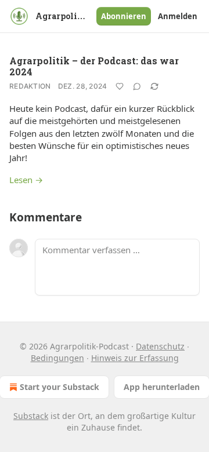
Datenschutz (160, 346)
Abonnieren (123, 16)
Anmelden (177, 16)
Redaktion (30, 86)
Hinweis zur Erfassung (135, 357)
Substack (30, 415)
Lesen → (26, 179)
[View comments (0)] (137, 86)
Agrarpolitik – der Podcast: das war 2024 (94, 66)
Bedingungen (57, 357)
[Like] (119, 86)
